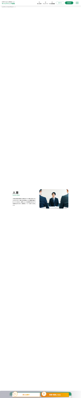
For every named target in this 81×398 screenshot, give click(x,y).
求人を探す (39, 3)
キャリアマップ (10, 6)
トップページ (4, 6)
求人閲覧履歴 (52, 3)
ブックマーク (45, 3)
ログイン (60, 2)
